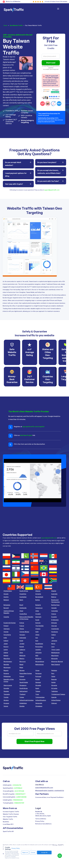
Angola (6, 594)
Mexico (21, 658)
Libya (21, 652)
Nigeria (6, 670)
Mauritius (7, 658)
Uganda (53, 697)
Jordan (21, 644)
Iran (36, 638)
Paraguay (38, 673)
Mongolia (54, 658)
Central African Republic (9, 612)
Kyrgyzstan (39, 646)
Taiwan (37, 691)
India (5, 638)
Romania (22, 679)
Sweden (6, 691)
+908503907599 (19, 803)
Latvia (6, 649)
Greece (37, 629)
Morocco (22, 661)
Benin (21, 600)
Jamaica (54, 641)
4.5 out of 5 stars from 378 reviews (56, 1)
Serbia (53, 682)
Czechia (6, 617)
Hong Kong (7, 635)
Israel (21, 641)
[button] (60, 9)
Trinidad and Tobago (58, 694)
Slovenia (54, 685)
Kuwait (21, 646)
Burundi (6, 608)
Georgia (54, 626)
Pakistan (54, 670)
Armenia (38, 594)
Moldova (38, 658)
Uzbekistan (23, 703)
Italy (36, 641)
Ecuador (54, 617)
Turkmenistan (40, 697)
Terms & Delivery (40, 819)
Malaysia (22, 655)
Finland (6, 626)
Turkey (21, 697)
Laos (52, 646)
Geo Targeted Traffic (10, 816)
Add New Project (26, 435)
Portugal (38, 676)
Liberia (6, 652)
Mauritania (54, 655)
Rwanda (54, 679)
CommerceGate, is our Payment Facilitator (49, 797)
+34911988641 (17, 788)
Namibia (6, 664)
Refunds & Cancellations (43, 824)
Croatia (38, 614)
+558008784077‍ (20, 794)
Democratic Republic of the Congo (26, 618)
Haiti (37, 632)
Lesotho (38, 649)
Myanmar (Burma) (57, 661)
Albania (37, 591)
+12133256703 (16, 785)
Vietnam (54, 703)
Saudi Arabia (23, 682)
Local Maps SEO (8, 824)
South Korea (23, 688)
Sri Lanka (54, 688)
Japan (6, 644)
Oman (37, 670)
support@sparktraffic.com (51, 190)
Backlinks (6, 822)
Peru (52, 673)
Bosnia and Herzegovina (55, 601)
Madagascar (55, 652)
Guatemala (55, 629)
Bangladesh (39, 597)
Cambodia (22, 608)
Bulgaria (38, 605)
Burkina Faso (55, 605)
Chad (21, 611)
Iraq (52, 638)
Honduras (54, 632)
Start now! (50, 63)
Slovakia (38, 685)
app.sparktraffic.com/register (33, 426)
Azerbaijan (23, 597)
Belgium (6, 600)
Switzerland (23, 691)
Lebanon (22, 649)
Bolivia (37, 600)
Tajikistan (54, 691)
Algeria (53, 591)
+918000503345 (17, 800)
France (21, 626)
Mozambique (39, 661)
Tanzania (7, 694)
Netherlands (39, 664)
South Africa (23, 591)
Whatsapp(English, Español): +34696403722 (49, 790)
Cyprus (53, 614)
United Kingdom (40, 700)
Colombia (54, 611)
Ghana (21, 629)
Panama (6, 673)
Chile (37, 611)
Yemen (6, 706)
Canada (54, 608)
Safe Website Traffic (12, 352)
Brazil (21, 605)
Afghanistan (8, 591)
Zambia (21, 706)
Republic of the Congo (9, 680)
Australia (54, 594)
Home (5, 25)
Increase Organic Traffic (11, 811)
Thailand (22, 694)
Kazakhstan (39, 644)
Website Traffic (8, 819)
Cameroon (38, 608)
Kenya (53, 644)
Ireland (6, 641)
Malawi (6, 655)
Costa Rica (23, 614)
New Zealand (55, 664)
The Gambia (39, 626)
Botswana (7, 605)
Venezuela (38, 703)
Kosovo (6, 646)
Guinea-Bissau (24, 632)
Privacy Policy (39, 821)
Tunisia (6, 697)
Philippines (7, 676)
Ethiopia (54, 623)
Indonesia (22, 638)
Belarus (53, 597)
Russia (37, 679)
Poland (21, 676)
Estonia (37, 623)
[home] (14, 9)
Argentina (22, 594)
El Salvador (55, 620)
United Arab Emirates (26, 700)
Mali (36, 655)
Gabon (53, 635)
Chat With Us (39, 784)
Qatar (53, 676)
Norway (22, 670)
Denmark (38, 617)
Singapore (22, 685)
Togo (37, 694)
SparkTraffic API (8, 831)
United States (55, 700)
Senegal (38, 682)
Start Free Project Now (34, 741)
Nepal (21, 664)
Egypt (37, 620)
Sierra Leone (8, 685)
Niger (21, 667)
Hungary (22, 635)
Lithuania (38, 652)
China (37, 635)
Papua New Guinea (25, 673)
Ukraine (6, 700)
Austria (6, 597)
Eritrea (21, 623)
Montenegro (8, 661)
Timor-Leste (55, 649)
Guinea (6, 632)
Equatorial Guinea (10, 623)
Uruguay (6, 703)
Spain (37, 688)
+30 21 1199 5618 (19, 791)
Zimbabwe (38, 706)
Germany (7, 629)
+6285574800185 (21, 797)
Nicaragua (7, 667)
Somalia (6, 688)
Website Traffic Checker (11, 814)
